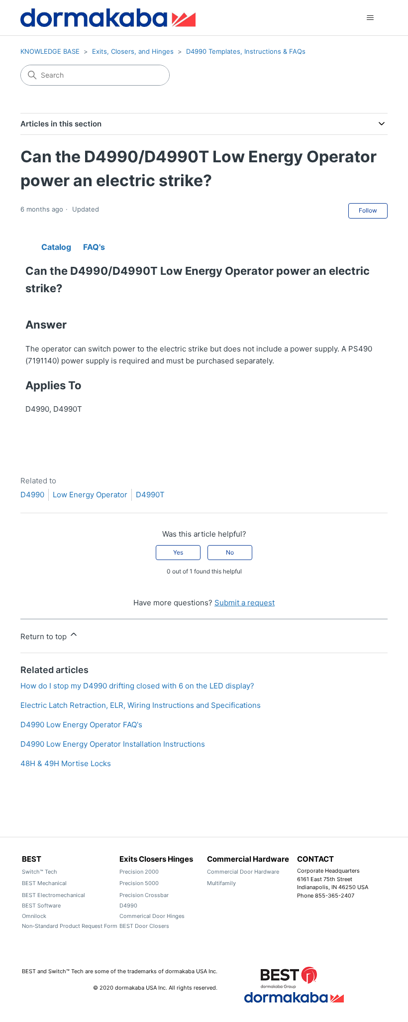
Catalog (56, 245)
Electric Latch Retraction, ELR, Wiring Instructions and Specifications (140, 705)
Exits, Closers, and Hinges (133, 51)
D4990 (32, 494)
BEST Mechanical (44, 883)
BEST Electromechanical (53, 895)
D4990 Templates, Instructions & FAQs (246, 51)
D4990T (150, 494)
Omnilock (34, 915)
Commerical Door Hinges (152, 915)
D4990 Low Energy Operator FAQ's (81, 724)
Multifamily (221, 883)
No (230, 552)
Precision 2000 (139, 871)
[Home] (108, 17)
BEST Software (41, 905)
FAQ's (94, 245)
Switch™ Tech (39, 871)
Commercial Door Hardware (243, 871)
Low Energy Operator (90, 494)
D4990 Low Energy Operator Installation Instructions (112, 744)
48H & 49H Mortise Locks (65, 763)
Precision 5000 (139, 883)
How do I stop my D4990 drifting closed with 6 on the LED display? (137, 685)
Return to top (44, 636)
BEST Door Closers (144, 925)
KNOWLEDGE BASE (50, 51)
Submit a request (244, 602)
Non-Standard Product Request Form (69, 925)
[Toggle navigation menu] (370, 18)
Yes (178, 552)
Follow (368, 210)
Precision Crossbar (144, 895)
